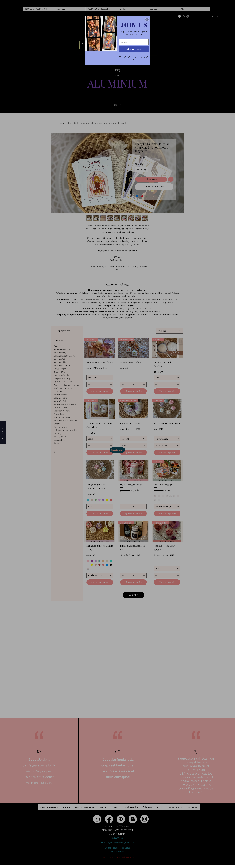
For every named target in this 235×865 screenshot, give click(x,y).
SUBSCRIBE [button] (133, 48)
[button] (147, 19)
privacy (117, 76)
